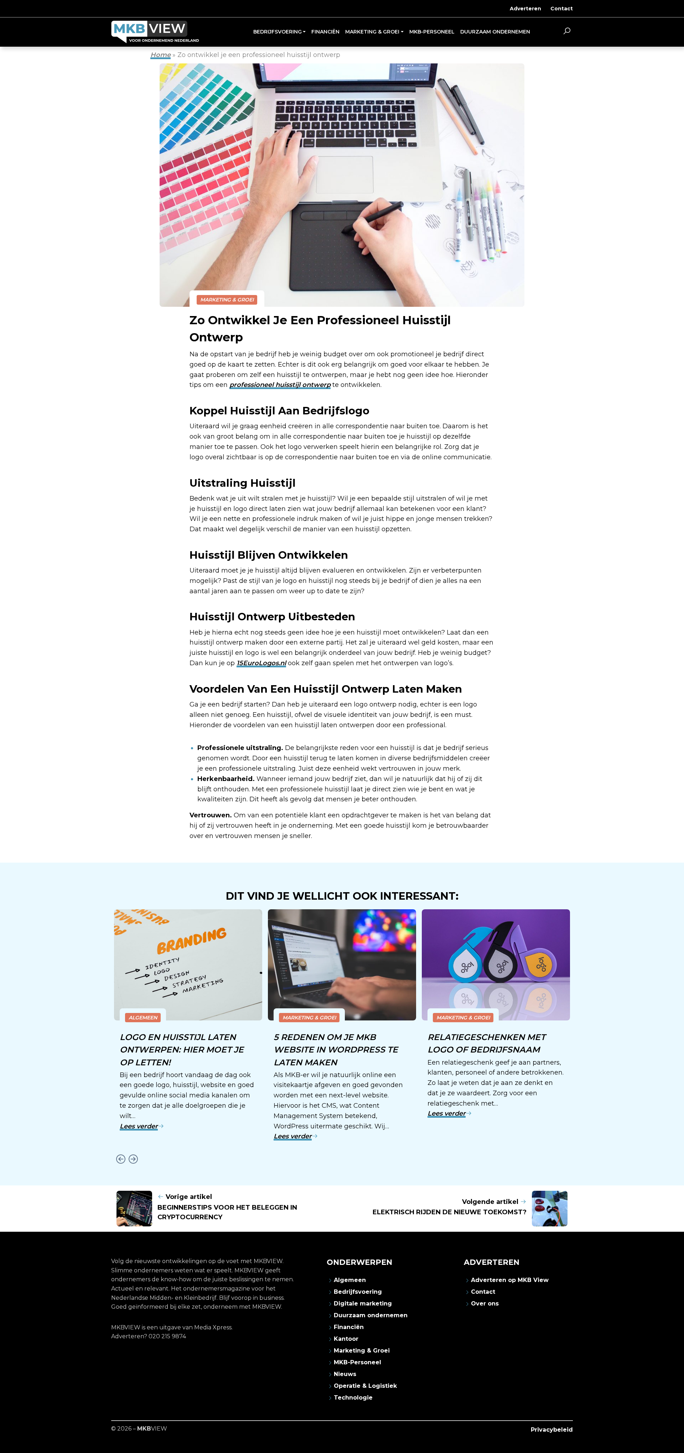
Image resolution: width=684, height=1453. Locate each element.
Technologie (353, 1397)
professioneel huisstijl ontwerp (280, 385)
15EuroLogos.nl (261, 663)
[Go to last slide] (120, 1159)
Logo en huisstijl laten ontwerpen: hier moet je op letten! (182, 1049)
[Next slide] (133, 1159)
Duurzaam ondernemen (371, 1315)
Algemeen (143, 1017)
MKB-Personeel (357, 1362)
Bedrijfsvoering (358, 1291)
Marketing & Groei (227, 299)
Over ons (485, 1303)
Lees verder (139, 1126)
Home (160, 55)
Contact (561, 8)
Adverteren (525, 8)
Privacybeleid (552, 1429)
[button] (567, 32)
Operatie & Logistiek (365, 1385)
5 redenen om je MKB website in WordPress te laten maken (336, 1049)
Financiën (349, 1327)
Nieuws (345, 1374)
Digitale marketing (363, 1303)
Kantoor (346, 1338)
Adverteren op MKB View (510, 1280)
